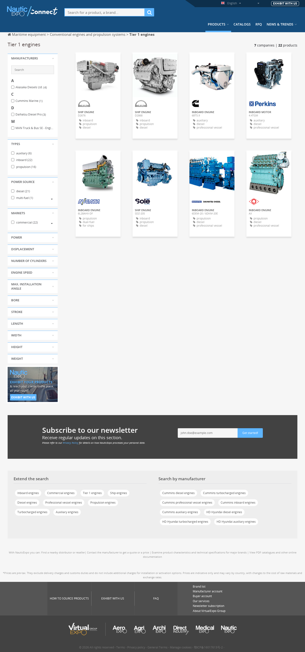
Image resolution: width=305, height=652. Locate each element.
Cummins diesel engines (178, 493)
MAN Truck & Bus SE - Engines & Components (34, 128)
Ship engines (118, 493)
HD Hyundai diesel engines (224, 512)
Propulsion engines (103, 503)
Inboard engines (28, 493)
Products (216, 24)
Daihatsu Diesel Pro (30, 114)
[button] (32, 58)
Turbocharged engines (32, 512)
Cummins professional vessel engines (187, 503)
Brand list (199, 586)
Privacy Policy (70, 442)
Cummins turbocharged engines (224, 493)
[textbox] (104, 12)
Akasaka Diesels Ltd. (31, 87)
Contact (212, 60)
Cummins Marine (29, 101)
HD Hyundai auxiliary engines (236, 522)
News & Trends (280, 24)
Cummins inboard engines (238, 503)
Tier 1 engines (92, 493)
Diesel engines (27, 503)
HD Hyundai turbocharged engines (185, 522)
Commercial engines (61, 493)
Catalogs (242, 24)
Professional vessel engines (63, 503)
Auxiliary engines (67, 512)
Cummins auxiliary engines (180, 512)
